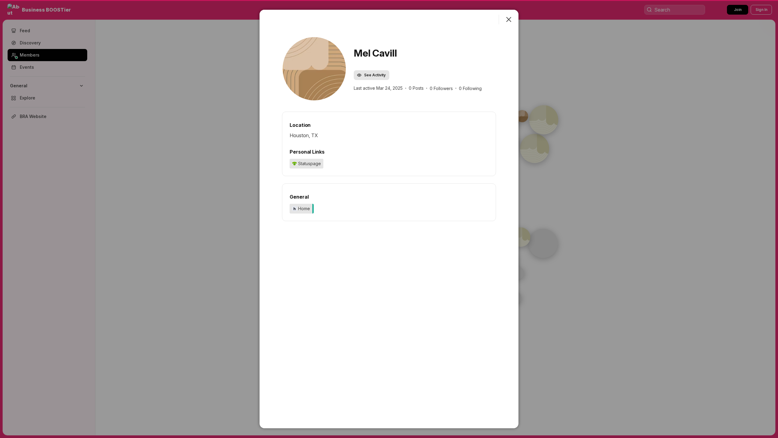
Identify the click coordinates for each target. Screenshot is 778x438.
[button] (314, 68)
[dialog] (389, 219)
